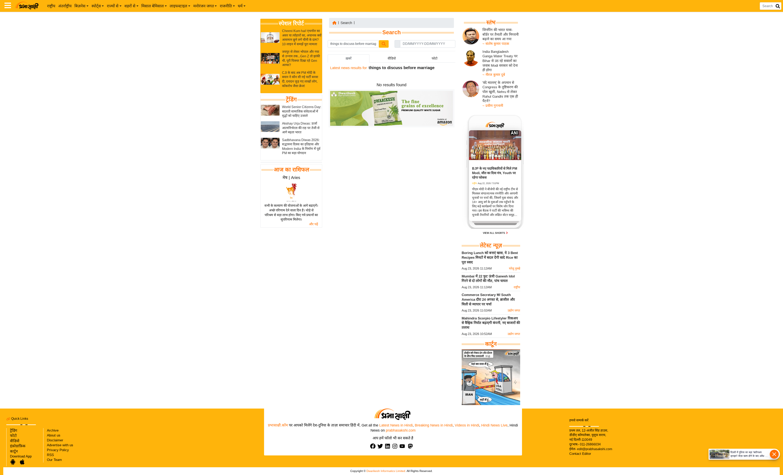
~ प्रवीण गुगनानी (492, 106)
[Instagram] (395, 446)
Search (346, 23)
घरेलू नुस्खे (514, 268)
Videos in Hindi (467, 425)
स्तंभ (490, 22)
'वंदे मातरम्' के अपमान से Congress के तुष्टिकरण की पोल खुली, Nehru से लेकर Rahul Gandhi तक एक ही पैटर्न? (500, 92)
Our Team (54, 460)
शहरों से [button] (129, 6)
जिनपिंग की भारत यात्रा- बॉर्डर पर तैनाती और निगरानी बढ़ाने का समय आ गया (500, 34)
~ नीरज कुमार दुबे (493, 75)
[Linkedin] (388, 446)
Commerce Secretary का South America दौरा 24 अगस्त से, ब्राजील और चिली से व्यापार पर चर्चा (488, 299)
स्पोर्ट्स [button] (96, 6)
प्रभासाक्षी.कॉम (278, 425)
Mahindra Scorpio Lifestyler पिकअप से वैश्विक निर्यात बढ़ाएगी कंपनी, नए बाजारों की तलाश (491, 322)
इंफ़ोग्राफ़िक (17, 446)
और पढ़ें (313, 224)
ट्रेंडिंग (291, 99)
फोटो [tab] (434, 58)
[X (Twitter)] (381, 446)
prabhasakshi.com (401, 430)
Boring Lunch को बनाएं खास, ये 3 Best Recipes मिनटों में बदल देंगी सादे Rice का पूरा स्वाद (490, 257)
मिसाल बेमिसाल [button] (152, 6)
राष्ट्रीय (51, 6)
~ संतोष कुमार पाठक (495, 44)
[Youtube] (403, 446)
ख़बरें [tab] (349, 58)
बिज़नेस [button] (79, 6)
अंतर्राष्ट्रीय (65, 6)
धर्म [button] (240, 6)
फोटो (13, 436)
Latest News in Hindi (396, 425)
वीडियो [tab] (392, 58)
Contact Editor (580, 454)
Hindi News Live (494, 425)
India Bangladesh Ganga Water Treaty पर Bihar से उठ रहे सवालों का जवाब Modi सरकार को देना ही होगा (500, 61)
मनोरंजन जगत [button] (203, 6)
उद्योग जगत (514, 310)
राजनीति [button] (226, 6)
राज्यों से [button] (112, 6)
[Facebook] (373, 446)
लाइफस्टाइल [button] (178, 6)
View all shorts (494, 233)
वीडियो (14, 441)
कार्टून (14, 451)
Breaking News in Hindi (434, 425)
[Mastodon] (411, 446)
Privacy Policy (58, 450)
